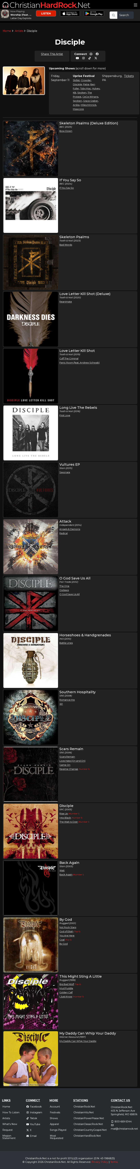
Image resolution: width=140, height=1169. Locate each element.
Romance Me (67, 699)
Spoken (81, 92)
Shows (54, 1118)
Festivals (55, 1112)
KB (74, 92)
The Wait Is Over (68, 821)
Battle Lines (66, 642)
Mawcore (78, 109)
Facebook (36, 1106)
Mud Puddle (66, 988)
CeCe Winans (90, 96)
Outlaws (64, 590)
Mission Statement (9, 1137)
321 (61, 703)
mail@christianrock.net (124, 1128)
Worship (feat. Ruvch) (24, 14)
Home (7, 31)
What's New (9, 1124)
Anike (76, 104)
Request (7, 1130)
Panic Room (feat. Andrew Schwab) (79, 362)
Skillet (76, 80)
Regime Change (68, 769)
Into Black (65, 817)
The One (64, 586)
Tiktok (33, 1118)
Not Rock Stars (67, 927)
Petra (86, 84)
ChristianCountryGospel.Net (90, 1130)
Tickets (129, 76)
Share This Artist (52, 54)
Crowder (86, 80)
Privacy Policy (100, 1162)
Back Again (65, 874)
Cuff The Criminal (68, 358)
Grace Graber (90, 100)
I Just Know (65, 996)
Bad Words (65, 244)
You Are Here (66, 935)
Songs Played (58, 1130)
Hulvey (96, 88)
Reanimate (65, 301)
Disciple (77, 84)
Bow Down (65, 131)
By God (63, 943)
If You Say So (66, 187)
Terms (114, 1162)
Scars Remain (67, 756)
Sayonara (64, 472)
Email (33, 1136)
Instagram (36, 1112)
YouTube (35, 1124)
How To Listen (10, 1112)
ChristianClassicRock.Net (88, 1124)
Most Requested (56, 1137)
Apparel (54, 1124)
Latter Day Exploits (20, 18)
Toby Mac (85, 88)
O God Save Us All (69, 594)
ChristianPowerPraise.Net (89, 1118)
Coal (62, 939)
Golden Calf (66, 992)
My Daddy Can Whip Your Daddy (77, 1041)
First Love (64, 415)
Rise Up (63, 813)
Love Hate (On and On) (72, 760)
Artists (19, 31)
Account (55, 1106)
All (68, 1162)
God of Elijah (66, 931)
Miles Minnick (88, 104)
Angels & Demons (69, 529)
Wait (62, 870)
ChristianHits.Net (84, 1112)
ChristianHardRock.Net (87, 1136)
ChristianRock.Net (84, 1106)
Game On (64, 764)
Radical (63, 533)
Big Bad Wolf (66, 984)
